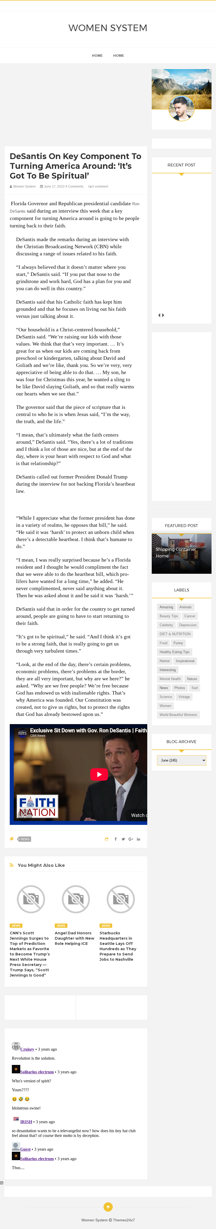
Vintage (184, 697)
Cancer (189, 616)
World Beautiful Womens (178, 715)
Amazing (166, 607)
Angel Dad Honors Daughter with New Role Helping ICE (74, 938)
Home (118, 56)
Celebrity (166, 625)
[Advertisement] (75, 106)
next (163, 315)
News (25, 839)
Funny (178, 643)
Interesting (168, 670)
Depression (188, 625)
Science (166, 697)
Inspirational (185, 661)
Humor (165, 661)
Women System (108, 28)
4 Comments (74, 186)
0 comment (99, 186)
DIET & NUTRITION (175, 634)
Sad (195, 688)
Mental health (170, 679)
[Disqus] (76, 1106)
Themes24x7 (124, 1220)
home (97, 56)
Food (163, 643)
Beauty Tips (169, 616)
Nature (192, 679)
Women (165, 706)
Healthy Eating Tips (175, 652)
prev (159, 315)
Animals (185, 607)
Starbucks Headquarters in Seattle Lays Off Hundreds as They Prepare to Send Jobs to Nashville (118, 946)
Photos (179, 688)
